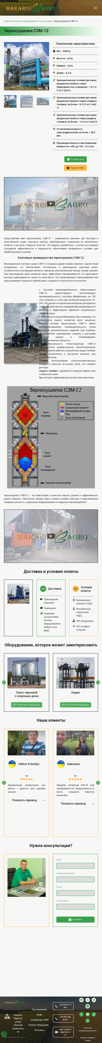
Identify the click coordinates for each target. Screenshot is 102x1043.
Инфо (39, 1014)
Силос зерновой (26, 692)
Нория (75, 692)
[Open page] (26, 672)
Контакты (39, 1030)
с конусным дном (27, 696)
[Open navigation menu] (95, 7)
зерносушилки (63, 257)
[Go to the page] (30, 8)
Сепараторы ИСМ (39, 1019)
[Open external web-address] (7, 1016)
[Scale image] (26, 66)
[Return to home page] (14, 1002)
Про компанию (39, 1009)
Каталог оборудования (39, 1025)
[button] (75, 159)
